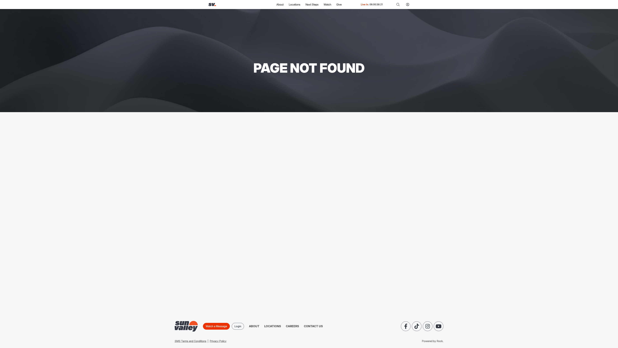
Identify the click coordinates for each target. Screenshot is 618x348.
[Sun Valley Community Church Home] (223, 4)
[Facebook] (406, 326)
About (254, 326)
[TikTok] (416, 326)
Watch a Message (216, 326)
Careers (292, 326)
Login (237, 326)
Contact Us (313, 326)
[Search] (398, 4)
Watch (327, 4)
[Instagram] (427, 326)
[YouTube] (438, 326)
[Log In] (406, 4)
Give (339, 4)
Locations (294, 4)
